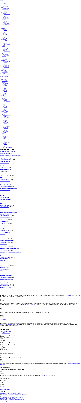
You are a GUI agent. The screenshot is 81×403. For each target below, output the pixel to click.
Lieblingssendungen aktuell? (5, 169)
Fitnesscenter (6, 54)
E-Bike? (1, 177)
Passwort (2, 336)
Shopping (3, 46)
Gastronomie (6, 42)
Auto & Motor (4, 7)
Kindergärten (6, 83)
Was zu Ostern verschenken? (5, 255)
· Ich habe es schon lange (4, 153)
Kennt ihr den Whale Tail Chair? (6, 225)
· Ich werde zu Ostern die (4, 258)
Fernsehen (5, 32)
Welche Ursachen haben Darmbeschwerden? (8, 165)
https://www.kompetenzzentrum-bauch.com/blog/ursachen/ (9, 324)
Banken (5, 16)
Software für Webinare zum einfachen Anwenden (9, 248)
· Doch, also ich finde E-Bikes (4, 179)
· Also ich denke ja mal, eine (4, 242)
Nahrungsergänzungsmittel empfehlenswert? (8, 188)
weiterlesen (4, 306)
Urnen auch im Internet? (5, 181)
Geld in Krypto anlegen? (5, 267)
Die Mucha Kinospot (3, 396)
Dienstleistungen (4, 12)
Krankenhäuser (6, 23)
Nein (2, 346)
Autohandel (6, 48)
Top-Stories (4, 70)
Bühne (5, 137)
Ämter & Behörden (7, 115)
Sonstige (5, 5)
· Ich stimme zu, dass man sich (4, 284)
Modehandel (6, 49)
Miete (5, 89)
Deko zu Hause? (3, 271)
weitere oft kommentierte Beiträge (5, 389)
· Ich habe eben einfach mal (4, 246)
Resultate (3, 351)
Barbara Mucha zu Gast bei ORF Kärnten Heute (7, 398)
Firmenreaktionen (6, 65)
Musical (5, 29)
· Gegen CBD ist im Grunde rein (5, 190)
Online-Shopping (6, 47)
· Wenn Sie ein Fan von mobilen (5, 265)
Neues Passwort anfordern (6, 333)
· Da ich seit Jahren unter (4, 167)
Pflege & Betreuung (7, 24)
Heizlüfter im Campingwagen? (6, 217)
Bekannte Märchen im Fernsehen (6, 279)
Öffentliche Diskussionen (8, 147)
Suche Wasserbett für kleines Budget (7, 173)
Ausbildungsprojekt (4, 221)
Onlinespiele (2, 260)
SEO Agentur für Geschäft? (5, 282)
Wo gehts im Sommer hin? (5, 161)
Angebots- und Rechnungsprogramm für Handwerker (10, 155)
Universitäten (6, 6)
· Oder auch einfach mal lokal (4, 215)
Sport (3, 53)
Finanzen (3, 15)
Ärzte (5, 22)
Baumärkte (5, 50)
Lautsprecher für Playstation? (6, 287)
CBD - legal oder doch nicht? (6, 199)
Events (5, 58)
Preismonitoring (6, 67)
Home (3, 69)
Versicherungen (6, 18)
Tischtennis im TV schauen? (5, 236)
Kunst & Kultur (4, 28)
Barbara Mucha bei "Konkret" (4, 400)
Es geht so (3, 347)
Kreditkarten (6, 17)
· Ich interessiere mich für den (4, 285)
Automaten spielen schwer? (5, 263)
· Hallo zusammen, (3, 269)
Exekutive (5, 38)
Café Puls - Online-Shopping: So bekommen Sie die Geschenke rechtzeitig (11, 393)
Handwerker (6, 13)
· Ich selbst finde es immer (4, 210)
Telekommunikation (7, 14)
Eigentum (5, 10)
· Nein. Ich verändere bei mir (4, 273)
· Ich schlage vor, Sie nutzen (4, 237)
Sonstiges (5, 11)
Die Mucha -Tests (5, 72)
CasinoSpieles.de (68, 295)
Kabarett (5, 30)
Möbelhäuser (6, 131)
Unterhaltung (4, 56)
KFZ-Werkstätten (6, 8)
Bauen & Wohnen (5, 9)
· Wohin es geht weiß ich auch (4, 163)
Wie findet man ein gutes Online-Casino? (8, 151)
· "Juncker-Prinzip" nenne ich (4, 193)
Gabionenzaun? (3, 244)
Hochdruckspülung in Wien (44, 375)
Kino (5, 136)
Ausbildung (4, 3)
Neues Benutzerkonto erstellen (6, 331)
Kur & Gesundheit (7, 21)
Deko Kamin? (3, 203)
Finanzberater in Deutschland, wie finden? (8, 212)
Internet (3, 25)
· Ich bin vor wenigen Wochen (4, 175)
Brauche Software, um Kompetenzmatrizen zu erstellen (10, 252)
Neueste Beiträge (4, 71)
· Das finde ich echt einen (4, 223)
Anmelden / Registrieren (4, 76)
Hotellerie (5, 43)
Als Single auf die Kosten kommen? (7, 240)
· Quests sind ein (2, 234)
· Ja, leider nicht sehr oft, (4, 238)
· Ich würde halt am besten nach (5, 186)
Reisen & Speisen (5, 39)
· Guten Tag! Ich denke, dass (4, 230)
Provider (5, 26)
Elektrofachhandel (7, 51)
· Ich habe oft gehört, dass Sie (4, 205)
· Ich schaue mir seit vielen (4, 197)
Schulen (5, 84)
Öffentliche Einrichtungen (6, 35)
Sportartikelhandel (7, 55)
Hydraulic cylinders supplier (31, 304)
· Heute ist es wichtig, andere (4, 250)
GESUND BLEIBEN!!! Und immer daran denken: (10, 191)
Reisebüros (5, 121)
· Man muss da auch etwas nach (5, 277)
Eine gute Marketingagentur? (6, 275)
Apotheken (5, 100)
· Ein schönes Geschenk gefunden (5, 257)
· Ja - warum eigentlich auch (4, 207)
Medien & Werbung (5, 31)
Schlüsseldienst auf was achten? (6, 184)
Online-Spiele (2, 228)
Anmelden (3, 332)
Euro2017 (2, 195)
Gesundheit (4, 19)
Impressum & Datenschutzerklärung (7, 401)
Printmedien (6, 34)
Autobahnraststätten (7, 44)
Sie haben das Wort (7, 61)
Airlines (5, 45)
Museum (5, 110)
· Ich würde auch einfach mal (4, 214)
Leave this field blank (3, 349)
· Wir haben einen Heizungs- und (5, 158)
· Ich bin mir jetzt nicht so (4, 219)
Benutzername (2, 334)
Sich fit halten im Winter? (5, 232)
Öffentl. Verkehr (6, 37)
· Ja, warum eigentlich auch (4, 206)
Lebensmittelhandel (7, 126)
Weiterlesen (4, 387)
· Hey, (1, 157)
